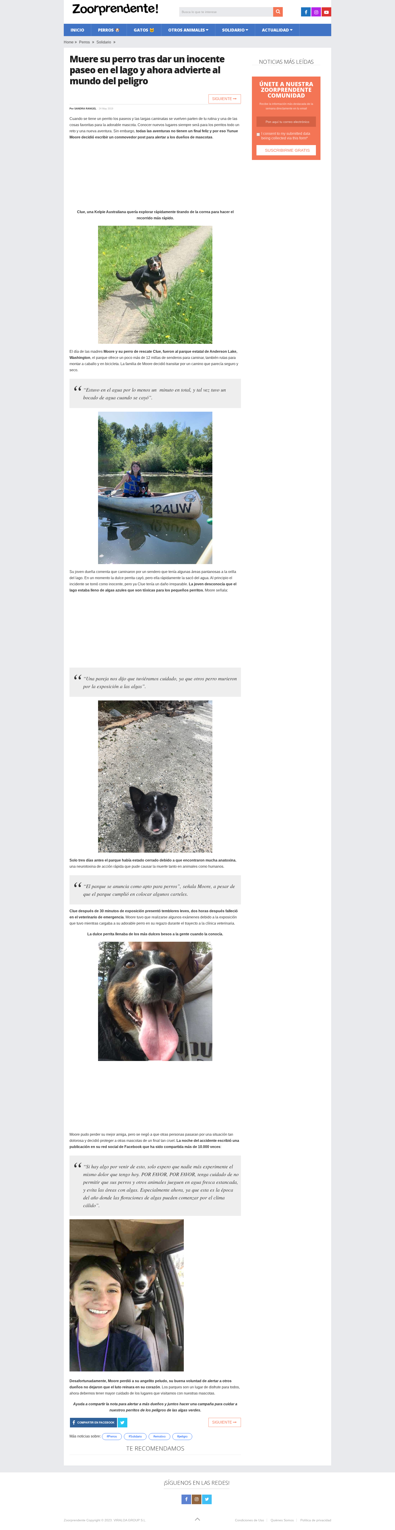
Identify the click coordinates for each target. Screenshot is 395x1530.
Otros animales (186, 30)
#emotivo (159, 1436)
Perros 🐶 (109, 30)
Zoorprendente (74, 1520)
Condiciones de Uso (249, 1520)
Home (69, 42)
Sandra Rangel (85, 108)
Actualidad (275, 30)
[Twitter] (207, 1499)
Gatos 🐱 (144, 30)
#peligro (182, 1436)
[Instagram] (196, 1499)
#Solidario (135, 1436)
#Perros (112, 1436)
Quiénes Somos (282, 1520)
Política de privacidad (315, 1520)
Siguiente (222, 99)
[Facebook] (186, 1499)
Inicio (77, 30)
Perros (84, 42)
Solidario (233, 30)
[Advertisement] (155, 177)
